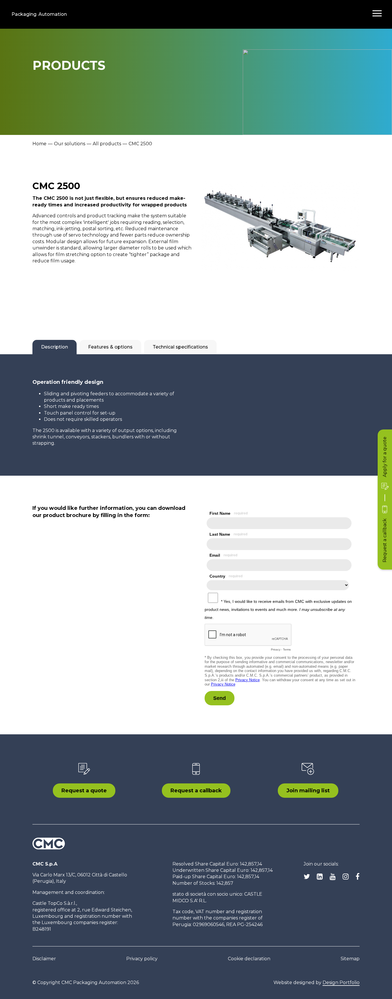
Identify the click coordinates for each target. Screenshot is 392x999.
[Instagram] (346, 877)
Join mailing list (308, 790)
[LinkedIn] (320, 877)
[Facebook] (358, 877)
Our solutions (69, 143)
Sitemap (350, 958)
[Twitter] (307, 877)
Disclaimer (44, 958)
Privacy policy (142, 958)
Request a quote (84, 790)
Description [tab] (54, 347)
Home (39, 143)
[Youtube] (333, 877)
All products (107, 143)
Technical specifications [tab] (180, 347)
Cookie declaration (249, 958)
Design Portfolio (341, 982)
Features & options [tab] (110, 347)
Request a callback (196, 790)
